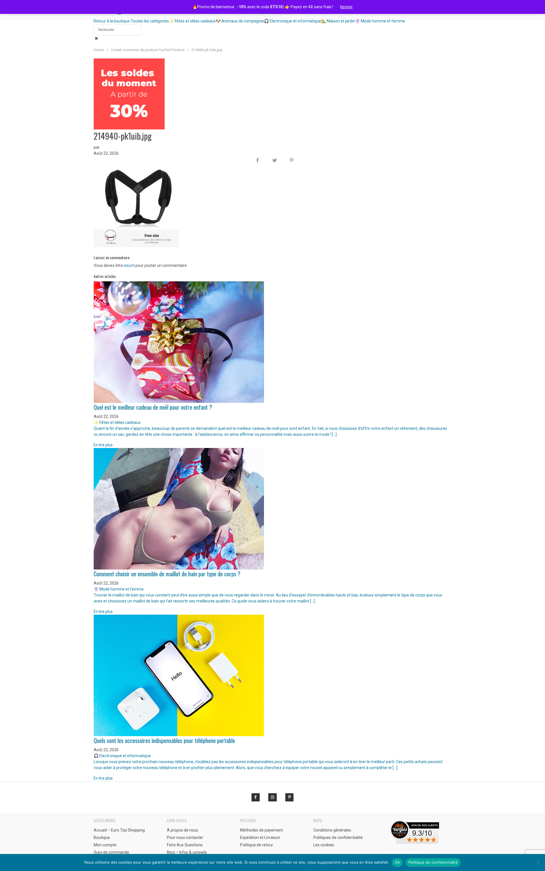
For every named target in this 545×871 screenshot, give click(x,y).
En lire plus (103, 445)
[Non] (538, 862)
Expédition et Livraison (260, 837)
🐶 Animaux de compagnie (240, 21)
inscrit (129, 265)
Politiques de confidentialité (338, 837)
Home (99, 50)
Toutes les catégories (150, 21)
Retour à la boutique (112, 21)
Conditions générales (332, 830)
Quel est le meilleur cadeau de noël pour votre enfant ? (153, 407)
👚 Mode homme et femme (380, 21)
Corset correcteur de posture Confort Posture (148, 50)
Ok (397, 862)
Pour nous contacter (185, 837)
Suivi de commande (111, 852)
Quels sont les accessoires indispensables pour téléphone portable (164, 740)
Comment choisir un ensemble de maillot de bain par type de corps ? (167, 574)
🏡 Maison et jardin (338, 21)
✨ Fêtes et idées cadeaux (192, 21)
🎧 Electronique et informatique (292, 21)
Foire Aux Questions (185, 845)
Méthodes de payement (261, 830)
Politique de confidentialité (433, 862)
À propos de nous (182, 830)
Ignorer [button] (346, 7)
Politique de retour (256, 845)
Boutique (102, 837)
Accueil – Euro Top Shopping (119, 830)
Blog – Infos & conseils (187, 852)
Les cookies (323, 845)
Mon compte (105, 845)
